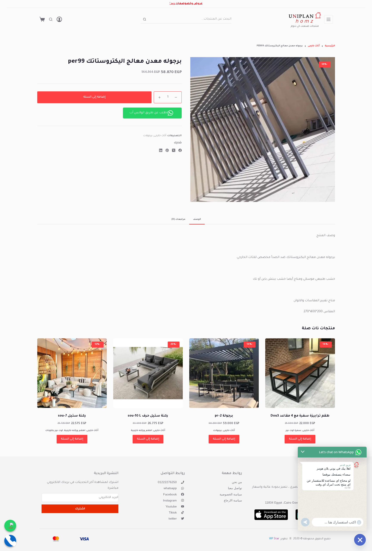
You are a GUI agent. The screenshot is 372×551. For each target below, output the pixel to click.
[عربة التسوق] (42, 19)
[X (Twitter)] (173, 150)
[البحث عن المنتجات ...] (50, 19)
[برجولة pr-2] (224, 373)
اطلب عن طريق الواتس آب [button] (148, 113)
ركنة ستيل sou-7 (72, 416)
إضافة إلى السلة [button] (300, 439)
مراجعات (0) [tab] (178, 219)
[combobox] (190, 19)
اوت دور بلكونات (54, 430)
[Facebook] (180, 150)
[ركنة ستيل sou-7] (72, 373)
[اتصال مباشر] (10, 541)
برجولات (147, 136)
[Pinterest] (167, 150)
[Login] (59, 19)
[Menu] (328, 19)
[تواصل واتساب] (10, 526)
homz (304, 22)
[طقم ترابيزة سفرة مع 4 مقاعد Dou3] (300, 373)
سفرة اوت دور (293, 430)
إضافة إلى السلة (94, 97)
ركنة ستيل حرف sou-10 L (148, 416)
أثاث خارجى (160, 136)
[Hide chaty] (360, 540)
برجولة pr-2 (224, 416)
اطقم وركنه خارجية (141, 430)
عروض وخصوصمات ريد (187, 3)
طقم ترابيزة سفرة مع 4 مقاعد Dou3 (300, 416)
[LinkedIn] (160, 150)
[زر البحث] (145, 19)
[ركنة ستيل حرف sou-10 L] (148, 373)
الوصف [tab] (197, 219)
